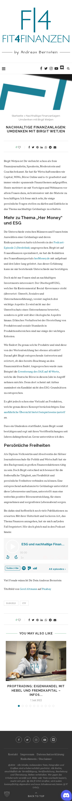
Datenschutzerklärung (50, 754)
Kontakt (13, 754)
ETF (24, 603)
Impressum (27, 754)
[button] (7, 794)
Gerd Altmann (28, 589)
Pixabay (46, 589)
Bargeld (11, 603)
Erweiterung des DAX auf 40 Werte (38, 371)
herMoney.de (42, 258)
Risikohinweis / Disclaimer (36, 759)
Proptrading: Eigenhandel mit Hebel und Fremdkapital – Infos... (36, 690)
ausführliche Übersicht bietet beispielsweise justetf (34, 412)
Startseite (17, 115)
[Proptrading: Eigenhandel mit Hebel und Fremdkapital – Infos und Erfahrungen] (36, 661)
